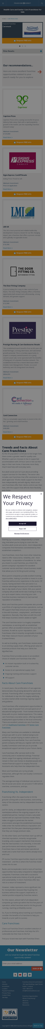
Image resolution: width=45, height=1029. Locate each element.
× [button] (41, 494)
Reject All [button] (22, 529)
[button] (22, 533)
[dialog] (22, 514)
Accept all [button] (22, 523)
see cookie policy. (11, 518)
